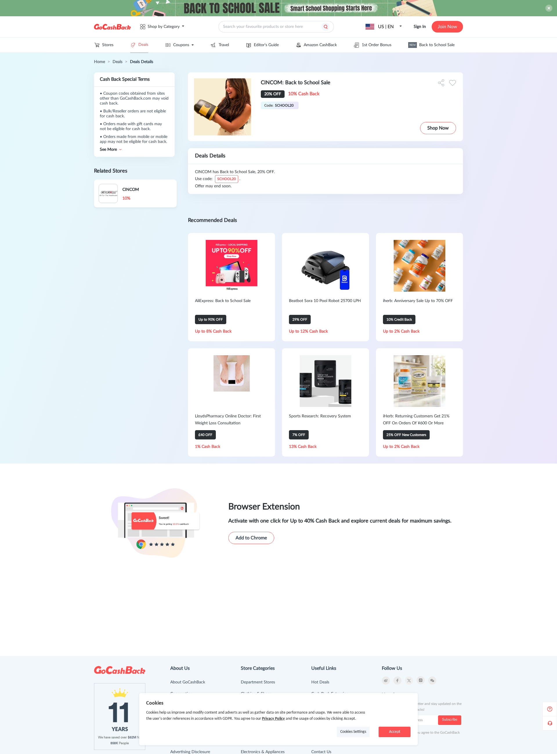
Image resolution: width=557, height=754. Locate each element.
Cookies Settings (353, 732)
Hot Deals (320, 682)
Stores (107, 45)
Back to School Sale (432, 45)
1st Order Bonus (376, 45)
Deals (143, 45)
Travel (224, 45)
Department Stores (258, 682)
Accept (394, 732)
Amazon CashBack (320, 45)
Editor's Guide (266, 45)
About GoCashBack (187, 682)
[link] (99, 62)
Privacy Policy (273, 719)
